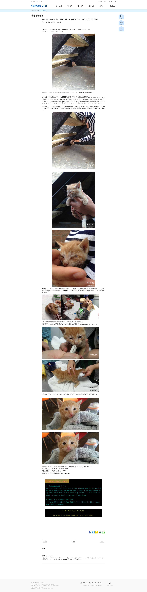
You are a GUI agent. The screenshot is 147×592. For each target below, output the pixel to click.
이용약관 (85, 585)
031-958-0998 (46, 585)
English (111, 1)
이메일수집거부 (98, 585)
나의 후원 (100, 1)
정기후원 (105, 1)
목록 (74, 541)
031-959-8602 (55, 585)
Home (32, 10)
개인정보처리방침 (91, 585)
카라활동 (37, 10)
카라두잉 (40, 1)
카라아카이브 (34, 1)
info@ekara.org (37, 585)
